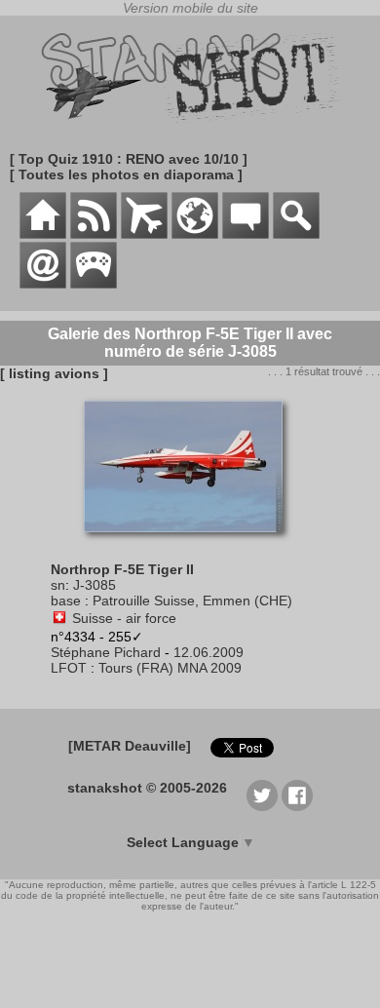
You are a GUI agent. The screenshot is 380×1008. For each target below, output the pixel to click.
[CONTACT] (42, 283)
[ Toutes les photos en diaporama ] (126, 174)
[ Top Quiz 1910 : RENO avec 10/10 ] (128, 159)
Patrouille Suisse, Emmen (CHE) (192, 600)
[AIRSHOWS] (194, 234)
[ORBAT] (144, 234)
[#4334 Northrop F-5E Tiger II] (190, 542)
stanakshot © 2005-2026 (147, 787)
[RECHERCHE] (296, 234)
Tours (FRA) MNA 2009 (170, 668)
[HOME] (42, 234)
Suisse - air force (124, 618)
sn (58, 585)
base (66, 600)
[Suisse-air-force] (59, 618)
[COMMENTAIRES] (245, 234)
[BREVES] (93, 234)
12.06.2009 (208, 652)
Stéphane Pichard (106, 652)
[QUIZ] (93, 283)
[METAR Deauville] (129, 746)
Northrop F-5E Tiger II (122, 569)
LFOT (69, 668)
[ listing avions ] (54, 373)
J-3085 (94, 585)
